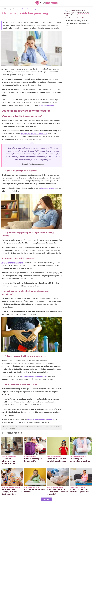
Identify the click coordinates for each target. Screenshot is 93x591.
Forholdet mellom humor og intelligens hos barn (57, 460)
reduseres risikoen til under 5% (34, 133)
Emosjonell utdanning (54, 456)
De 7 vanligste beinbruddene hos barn (80, 460)
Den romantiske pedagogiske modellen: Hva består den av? (11, 491)
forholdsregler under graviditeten (40, 419)
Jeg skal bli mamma (14, 9)
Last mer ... (47, 499)
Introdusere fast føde (31, 487)
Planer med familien (30, 456)
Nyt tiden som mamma (8, 456)
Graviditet (4, 9)
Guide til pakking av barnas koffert (33, 460)
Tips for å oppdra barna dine (10, 487)
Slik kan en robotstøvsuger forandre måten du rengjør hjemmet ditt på (11, 461)
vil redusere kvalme (48, 188)
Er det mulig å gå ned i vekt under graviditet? (79, 490)
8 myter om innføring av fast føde (34, 490)
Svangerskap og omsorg (29, 9)
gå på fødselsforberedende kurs (34, 376)
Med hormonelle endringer (12, 263)
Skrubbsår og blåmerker (78, 456)
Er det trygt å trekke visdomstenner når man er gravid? (57, 491)
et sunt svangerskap (47, 105)
